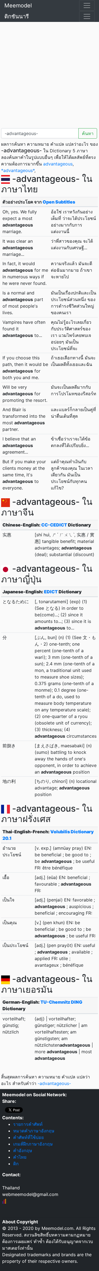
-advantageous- (54, 1083)
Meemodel (18, 5)
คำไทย (19, 1157)
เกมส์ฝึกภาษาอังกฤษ (33, 1144)
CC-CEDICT (54, 525)
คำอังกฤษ (22, 1150)
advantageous (58, 164)
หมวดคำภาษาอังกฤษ (33, 1130)
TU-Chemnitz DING (61, 1002)
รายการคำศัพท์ (28, 1124)
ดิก (16, 1163)
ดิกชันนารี (16, 16)
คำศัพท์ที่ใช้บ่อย (28, 1137)
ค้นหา (88, 133)
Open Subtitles (59, 202)
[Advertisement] (49, 74)
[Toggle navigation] (87, 5)
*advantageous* (17, 170)
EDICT (51, 591)
